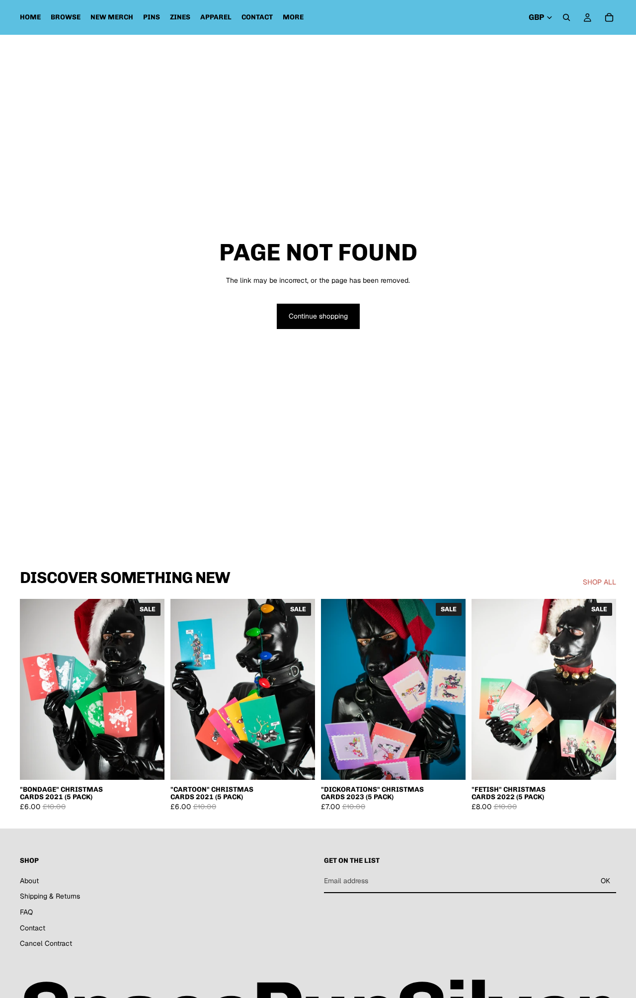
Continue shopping (318, 316)
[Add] (149, 764)
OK (605, 880)
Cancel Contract (46, 943)
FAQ (26, 912)
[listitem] (293, 17)
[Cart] (609, 17)
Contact (32, 927)
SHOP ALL (599, 582)
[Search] (566, 17)
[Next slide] (149, 689)
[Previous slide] (35, 689)
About (29, 880)
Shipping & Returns (50, 896)
